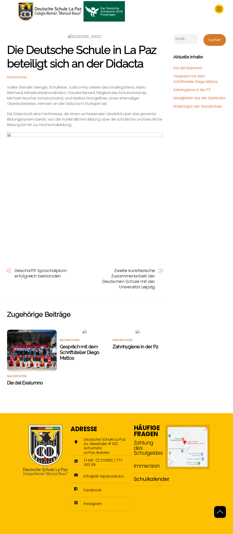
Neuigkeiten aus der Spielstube (199, 98)
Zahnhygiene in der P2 (135, 346)
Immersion (147, 466)
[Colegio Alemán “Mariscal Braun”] (71, 20)
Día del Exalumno (25, 383)
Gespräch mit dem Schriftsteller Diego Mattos (79, 352)
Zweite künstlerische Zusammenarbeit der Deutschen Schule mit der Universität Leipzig (128, 279)
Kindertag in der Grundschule (197, 106)
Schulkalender (152, 479)
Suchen (214, 39)
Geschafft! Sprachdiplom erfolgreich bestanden (41, 273)
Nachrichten (17, 77)
